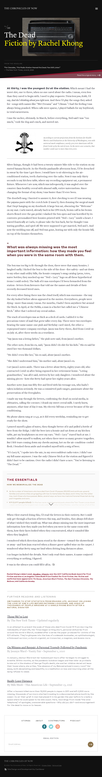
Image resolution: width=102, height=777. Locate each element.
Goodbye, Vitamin (41, 574)
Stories (26, 721)
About (39, 721)
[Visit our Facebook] (44, 726)
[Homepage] (20, 8)
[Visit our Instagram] (57, 726)
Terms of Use (56, 765)
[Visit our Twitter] (51, 726)
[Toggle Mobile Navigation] (96, 8)
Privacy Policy (46, 765)
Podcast (75, 721)
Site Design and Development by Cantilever (25, 769)
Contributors (56, 721)
